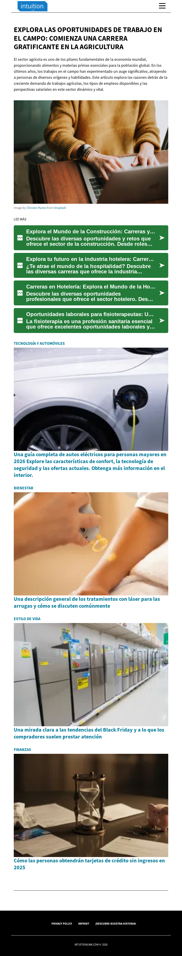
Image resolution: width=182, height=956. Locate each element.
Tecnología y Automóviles (39, 343)
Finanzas (22, 749)
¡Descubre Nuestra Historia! (115, 923)
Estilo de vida (27, 618)
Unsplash (60, 208)
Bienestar (23, 488)
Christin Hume (36, 208)
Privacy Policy (61, 923)
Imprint (83, 923)
